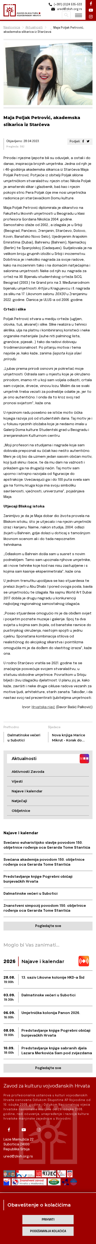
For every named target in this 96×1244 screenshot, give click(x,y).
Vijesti (17, 781)
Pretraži (66, 15)
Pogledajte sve (48, 926)
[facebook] (10, 1130)
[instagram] (40, 1130)
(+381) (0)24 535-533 (67, 4)
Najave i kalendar (27, 791)
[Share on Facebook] (83, 141)
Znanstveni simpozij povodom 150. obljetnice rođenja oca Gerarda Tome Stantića (44, 908)
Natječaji (19, 801)
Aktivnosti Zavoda (28, 771)
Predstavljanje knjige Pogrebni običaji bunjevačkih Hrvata (37, 879)
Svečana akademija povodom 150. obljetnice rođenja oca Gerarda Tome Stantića (44, 862)
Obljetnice (21, 810)
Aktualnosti (34, 27)
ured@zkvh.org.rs (18, 1156)
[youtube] (25, 1130)
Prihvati (48, 1219)
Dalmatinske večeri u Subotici (30, 894)
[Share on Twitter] (88, 141)
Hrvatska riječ (43, 707)
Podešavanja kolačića (48, 1231)
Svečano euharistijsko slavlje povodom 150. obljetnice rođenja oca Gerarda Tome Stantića (46, 845)
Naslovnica (11, 27)
